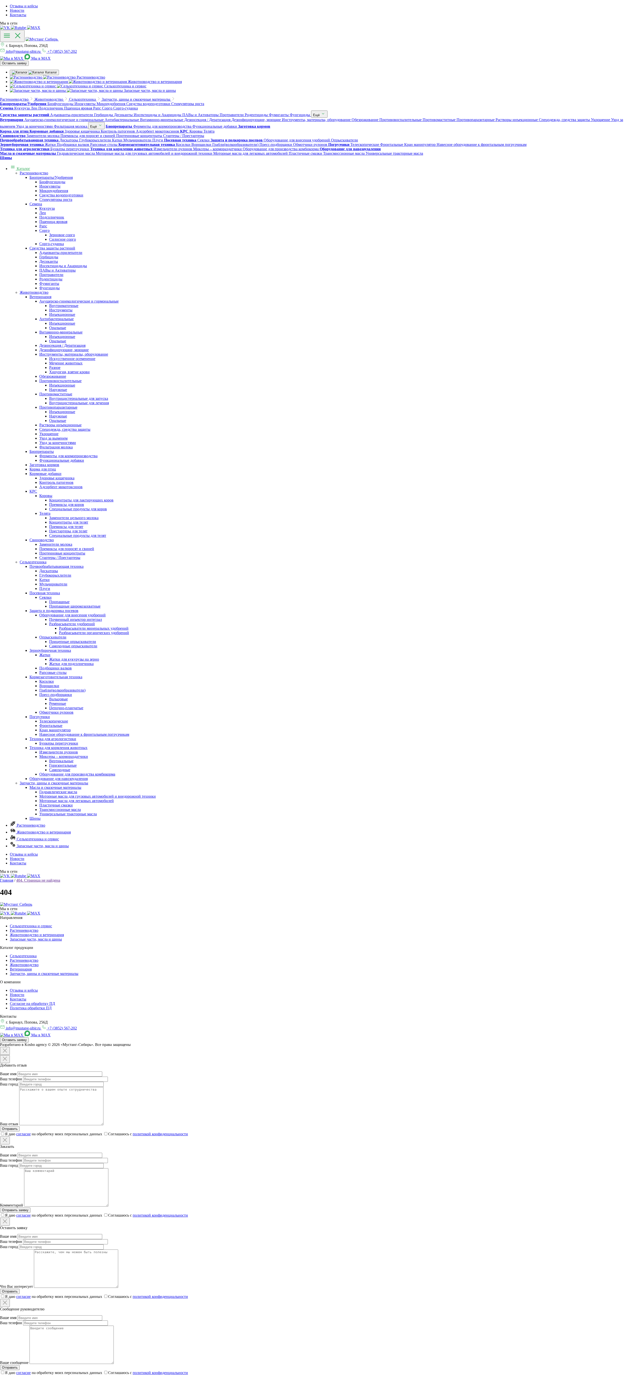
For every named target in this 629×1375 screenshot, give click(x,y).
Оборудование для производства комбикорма (77, 774)
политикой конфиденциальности (160, 1134)
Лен (42, 213)
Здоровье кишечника (56, 478)
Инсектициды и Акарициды (63, 266)
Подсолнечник (51, 217)
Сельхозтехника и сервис (37, 839)
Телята (44, 513)
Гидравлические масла (58, 792)
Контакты (18, 15)
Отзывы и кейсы (24, 6)
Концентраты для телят (68, 522)
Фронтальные (50, 725)
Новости (17, 10)
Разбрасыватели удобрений (72, 624)
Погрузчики (39, 717)
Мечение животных (66, 363)
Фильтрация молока (56, 447)
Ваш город (9, 1084)
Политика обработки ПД (31, 1008)
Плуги (44, 588)
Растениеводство (34, 173)
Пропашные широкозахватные (74, 606)
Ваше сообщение (14, 1363)
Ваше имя (8, 1074)
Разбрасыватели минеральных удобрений (94, 628)
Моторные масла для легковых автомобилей (76, 801)
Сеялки (45, 597)
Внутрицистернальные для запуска (78, 398)
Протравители (51, 275)
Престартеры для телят (68, 531)
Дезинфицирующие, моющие (64, 350)
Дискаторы (48, 571)
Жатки (44, 655)
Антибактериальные (56, 319)
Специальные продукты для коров (78, 509)
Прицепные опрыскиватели (72, 641)
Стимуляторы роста (55, 199)
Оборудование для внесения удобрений (72, 615)
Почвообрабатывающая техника (56, 566)
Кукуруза (47, 208)
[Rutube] (19, 28)
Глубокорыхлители (55, 575)
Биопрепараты (41, 451)
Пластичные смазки (56, 805)
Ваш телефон (11, 1079)
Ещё (317, 115)
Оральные (57, 328)
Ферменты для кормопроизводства (68, 456)
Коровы (45, 496)
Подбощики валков (55, 668)
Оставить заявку (14, 63)
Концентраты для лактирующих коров (81, 500)
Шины (35, 818)
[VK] (5, 28)
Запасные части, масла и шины (42, 846)
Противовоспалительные (60, 381)
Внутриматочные (63, 306)
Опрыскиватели (52, 637)
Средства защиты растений (52, 248)
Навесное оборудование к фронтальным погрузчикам (84, 734)
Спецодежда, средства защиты (64, 429)
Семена (35, 204)
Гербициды (48, 257)
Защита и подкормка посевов (53, 611)
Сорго (44, 230)
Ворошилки (49, 686)
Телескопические (53, 721)
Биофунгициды (52, 182)
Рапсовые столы (53, 672)
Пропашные (59, 602)
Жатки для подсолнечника (71, 664)
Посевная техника (44, 593)
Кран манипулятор (55, 730)
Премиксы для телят (66, 527)
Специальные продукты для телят (77, 535)
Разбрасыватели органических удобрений (94, 633)
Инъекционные (62, 314)
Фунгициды (49, 288)
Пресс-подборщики (55, 695)
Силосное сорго (62, 239)
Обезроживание (52, 376)
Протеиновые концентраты (62, 553)
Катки (44, 580)
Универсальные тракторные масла (68, 814)
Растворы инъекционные (60, 425)
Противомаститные (55, 394)
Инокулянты (49, 186)
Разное (54, 367)
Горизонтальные (63, 765)
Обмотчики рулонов (56, 712)
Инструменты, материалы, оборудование (73, 354)
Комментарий (11, 1205)
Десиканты (48, 261)
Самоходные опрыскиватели (73, 646)
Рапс (43, 226)
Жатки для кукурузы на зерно (74, 659)
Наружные (58, 390)
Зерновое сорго (62, 235)
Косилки (46, 681)
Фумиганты (49, 283)
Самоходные (59, 770)
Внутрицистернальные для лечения (79, 403)
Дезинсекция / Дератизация (62, 345)
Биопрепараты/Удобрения (51, 177)
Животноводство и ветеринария (43, 832)
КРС (33, 491)
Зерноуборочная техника (50, 650)
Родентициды (50, 279)
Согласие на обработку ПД (32, 1003)
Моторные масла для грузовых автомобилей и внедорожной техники (97, 796)
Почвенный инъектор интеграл (75, 619)
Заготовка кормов (44, 465)
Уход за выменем (53, 438)
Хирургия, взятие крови (69, 372)
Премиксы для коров (66, 504)
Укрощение (48, 434)
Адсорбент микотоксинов (61, 487)
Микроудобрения (53, 191)
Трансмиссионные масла (60, 809)
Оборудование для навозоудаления (58, 779)
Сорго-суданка (51, 244)
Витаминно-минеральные (61, 332)
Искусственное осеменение (72, 359)
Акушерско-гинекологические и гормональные (79, 301)
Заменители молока (55, 544)
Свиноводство (41, 540)
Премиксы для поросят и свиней (66, 549)
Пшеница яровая (53, 222)
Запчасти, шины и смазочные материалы (54, 783)
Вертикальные (61, 761)
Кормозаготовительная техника (55, 677)
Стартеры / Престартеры (59, 558)
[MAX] (33, 28)
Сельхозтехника (33, 562)
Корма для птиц (42, 469)
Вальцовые (58, 699)
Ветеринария (40, 297)
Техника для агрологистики (52, 739)
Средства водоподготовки (61, 195)
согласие (23, 1134)
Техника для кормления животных (58, 748)
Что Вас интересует (16, 1286)
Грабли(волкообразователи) (62, 690)
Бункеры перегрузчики (58, 743)
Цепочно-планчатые (66, 708)
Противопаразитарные (58, 407)
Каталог (23, 169)
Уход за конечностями (57, 443)
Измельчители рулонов (58, 752)
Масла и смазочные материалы (55, 787)
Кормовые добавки (45, 474)
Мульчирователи (53, 584)
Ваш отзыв (9, 1124)
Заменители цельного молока (74, 518)
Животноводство (34, 292)
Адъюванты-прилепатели (60, 252)
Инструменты (60, 310)
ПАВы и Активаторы (57, 270)
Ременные (57, 703)
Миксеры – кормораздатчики (63, 756)
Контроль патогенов (56, 482)
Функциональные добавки (61, 460)
